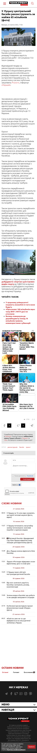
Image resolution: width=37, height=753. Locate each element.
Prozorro (15, 82)
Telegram (25, 438)
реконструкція (12, 447)
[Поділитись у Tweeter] (18, 425)
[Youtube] (21, 695)
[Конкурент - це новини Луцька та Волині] (18, 721)
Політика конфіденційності (16, 749)
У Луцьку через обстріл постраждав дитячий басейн (18, 573)
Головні (16, 672)
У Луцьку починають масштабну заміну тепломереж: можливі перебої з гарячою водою (20, 528)
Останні (5, 672)
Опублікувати (27, 479)
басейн (21, 447)
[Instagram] (26, 694)
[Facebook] (11, 694)
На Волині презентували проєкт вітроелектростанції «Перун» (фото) (20, 608)
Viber (5, 440)
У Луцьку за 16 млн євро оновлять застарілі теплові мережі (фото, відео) (21, 515)
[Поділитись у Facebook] (4, 425)
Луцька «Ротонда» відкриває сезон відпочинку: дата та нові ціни (21, 563)
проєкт (28, 447)
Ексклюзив (28, 672)
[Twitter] (16, 694)
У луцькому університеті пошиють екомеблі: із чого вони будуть (20, 304)
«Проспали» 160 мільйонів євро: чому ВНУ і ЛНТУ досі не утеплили (20, 311)
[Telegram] (6, 694)
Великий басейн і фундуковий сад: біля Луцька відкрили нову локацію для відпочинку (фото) (20, 540)
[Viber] (30, 694)
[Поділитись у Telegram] (31, 425)
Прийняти (31, 747)
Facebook (8, 436)
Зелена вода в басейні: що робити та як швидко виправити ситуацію (21, 596)
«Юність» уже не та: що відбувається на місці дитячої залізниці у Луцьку (18, 620)
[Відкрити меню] (4, 3)
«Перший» (6, 85)
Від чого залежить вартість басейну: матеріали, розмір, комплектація (18, 585)
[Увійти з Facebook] (19, 485)
